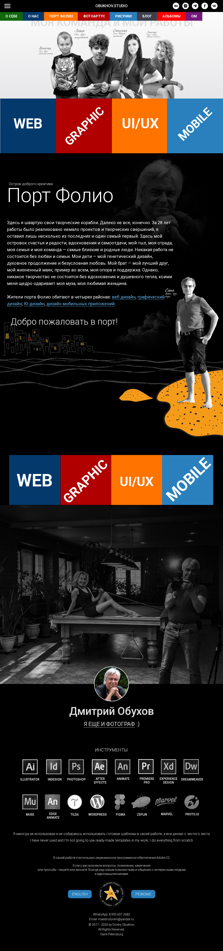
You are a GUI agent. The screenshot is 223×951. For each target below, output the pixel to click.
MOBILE (195, 124)
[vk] (214, 8)
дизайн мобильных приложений (80, 303)
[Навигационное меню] (7, 6)
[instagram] (185, 8)
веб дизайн (123, 297)
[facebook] (204, 8)
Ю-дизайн (34, 303)
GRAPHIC (84, 126)
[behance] (176, 8)
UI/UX (140, 123)
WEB (28, 124)
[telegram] (195, 8)
